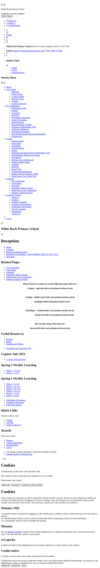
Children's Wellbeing (20, 129)
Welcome (15, 92)
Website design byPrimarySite (19, 454)
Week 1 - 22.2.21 (13, 370)
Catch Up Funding (19, 120)
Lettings (14, 101)
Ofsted (14, 68)
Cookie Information (14, 443)
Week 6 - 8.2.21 (12, 396)
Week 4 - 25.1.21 (13, 391)
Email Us (11, 23)
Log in (9, 218)
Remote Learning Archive (22, 193)
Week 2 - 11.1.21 (13, 386)
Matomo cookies (14, 532)
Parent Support (17, 141)
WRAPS (15, 167)
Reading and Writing (14, 344)
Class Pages (16, 183)
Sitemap (9, 440)
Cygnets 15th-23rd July (16, 359)
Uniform (14, 164)
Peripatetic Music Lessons (22, 188)
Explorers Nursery (13, 195)
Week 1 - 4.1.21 (12, 384)
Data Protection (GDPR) (21, 125)
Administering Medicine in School (25, 155)
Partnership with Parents (21, 207)
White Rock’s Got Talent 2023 (24, 176)
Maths (8, 342)
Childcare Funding (19, 202)
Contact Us (16, 214)
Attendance (16, 146)
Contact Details (17, 96)
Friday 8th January (14, 405)
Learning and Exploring (21, 204)
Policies (14, 111)
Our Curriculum (18, 181)
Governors (15, 113)
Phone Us (12, 21)
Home (8, 87)
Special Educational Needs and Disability (28, 134)
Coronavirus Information (21, 172)
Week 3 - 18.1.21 (13, 389)
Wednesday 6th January (16, 400)
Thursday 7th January (15, 402)
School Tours (16, 94)
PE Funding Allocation (20, 118)
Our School (11, 89)
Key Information (13, 106)
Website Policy (12, 445)
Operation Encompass (20, 132)
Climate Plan (16, 136)
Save (24, 566)
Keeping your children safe (22, 160)
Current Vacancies (18, 103)
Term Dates (16, 143)
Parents (9, 139)
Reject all (5, 485)
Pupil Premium (17, 122)
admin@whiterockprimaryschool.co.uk (29, 51)
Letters (14, 150)
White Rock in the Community (24, 190)
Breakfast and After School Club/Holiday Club (30, 153)
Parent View (16, 169)
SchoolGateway (18, 72)
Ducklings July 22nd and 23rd (18, 348)
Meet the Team (17, 99)
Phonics (9, 339)
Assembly (15, 186)
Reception (10, 257)
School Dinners (17, 148)
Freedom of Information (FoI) (23, 127)
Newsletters (16, 157)
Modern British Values (20, 162)
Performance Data (18, 108)
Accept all (15, 485)
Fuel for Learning (18, 209)
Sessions (14, 200)
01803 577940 (56, 51)
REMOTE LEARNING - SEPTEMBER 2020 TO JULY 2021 (32, 254)
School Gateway (13, 425)
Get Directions (14, 25)
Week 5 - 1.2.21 (12, 393)
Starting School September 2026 (24, 174)
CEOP (14, 70)
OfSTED (15, 115)
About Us (15, 197)
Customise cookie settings (32, 485)
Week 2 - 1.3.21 (12, 373)
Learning (10, 179)
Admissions (16, 211)
